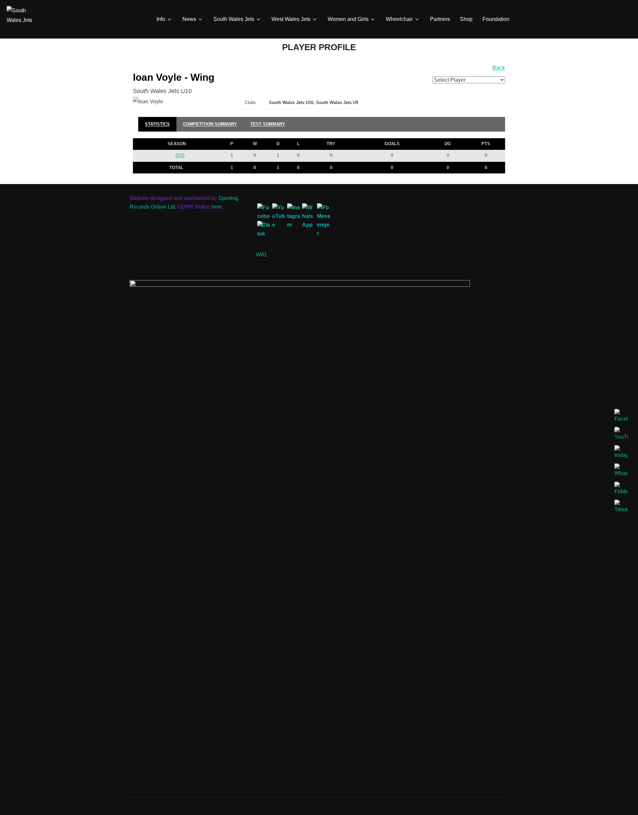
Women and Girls (348, 19)
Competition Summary (210, 124)
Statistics (157, 124)
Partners (440, 19)
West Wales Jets (290, 19)
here (216, 207)
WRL (262, 254)
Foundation (495, 19)
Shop (466, 19)
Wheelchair (399, 19)
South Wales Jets (233, 19)
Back (498, 67)
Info (161, 19)
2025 (179, 155)
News (189, 19)
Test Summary (267, 124)
